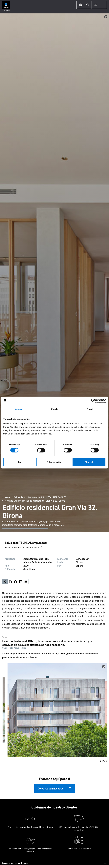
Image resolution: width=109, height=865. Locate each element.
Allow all (89, 462)
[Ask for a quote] (95, 5)
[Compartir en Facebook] (15, 581)
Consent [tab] (19, 409)
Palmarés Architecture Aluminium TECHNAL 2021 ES (39, 497)
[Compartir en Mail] (26, 581)
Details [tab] (54, 409)
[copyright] (105, 16)
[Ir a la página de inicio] (6, 6)
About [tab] (90, 409)
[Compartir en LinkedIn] (20, 581)
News (7, 497)
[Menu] (103, 5)
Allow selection (54, 462)
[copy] (10, 581)
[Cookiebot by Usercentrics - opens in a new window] (93, 401)
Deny (20, 462)
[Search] (88, 5)
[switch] (41, 450)
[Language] (80, 5)
